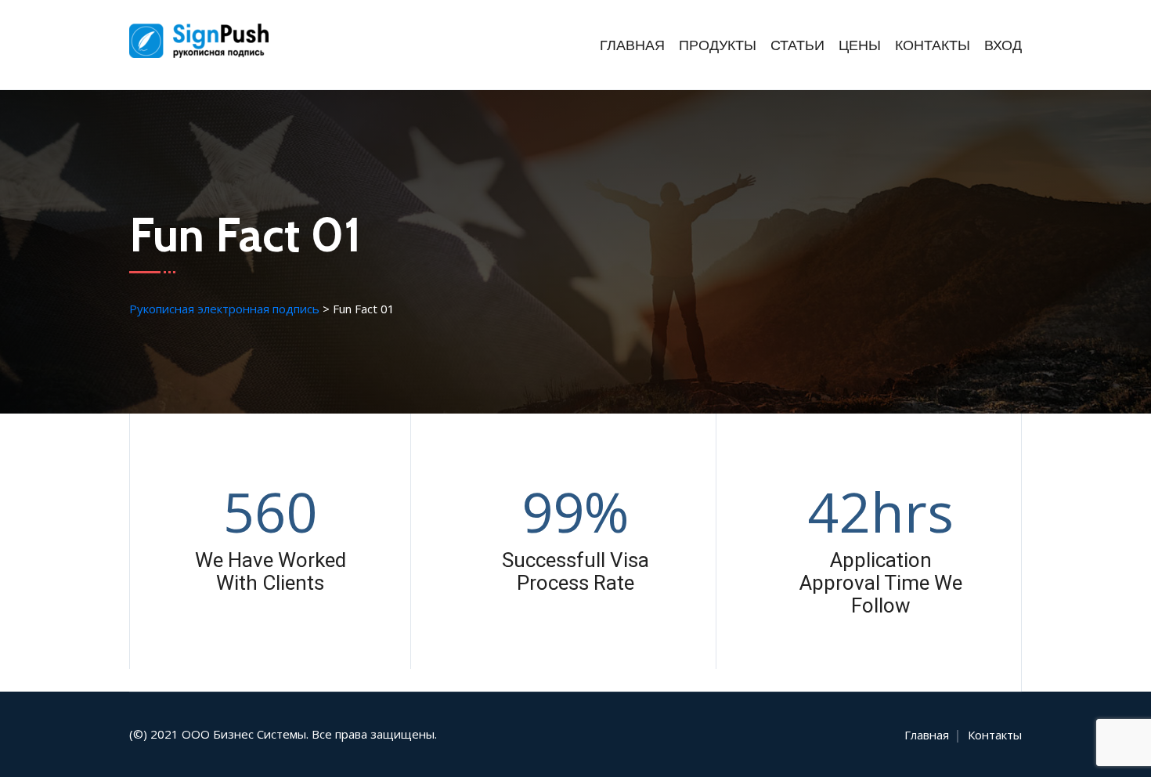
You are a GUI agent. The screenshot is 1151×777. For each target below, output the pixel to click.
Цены (860, 45)
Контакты (932, 45)
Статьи (797, 45)
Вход (1003, 45)
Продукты (717, 45)
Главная (632, 45)
